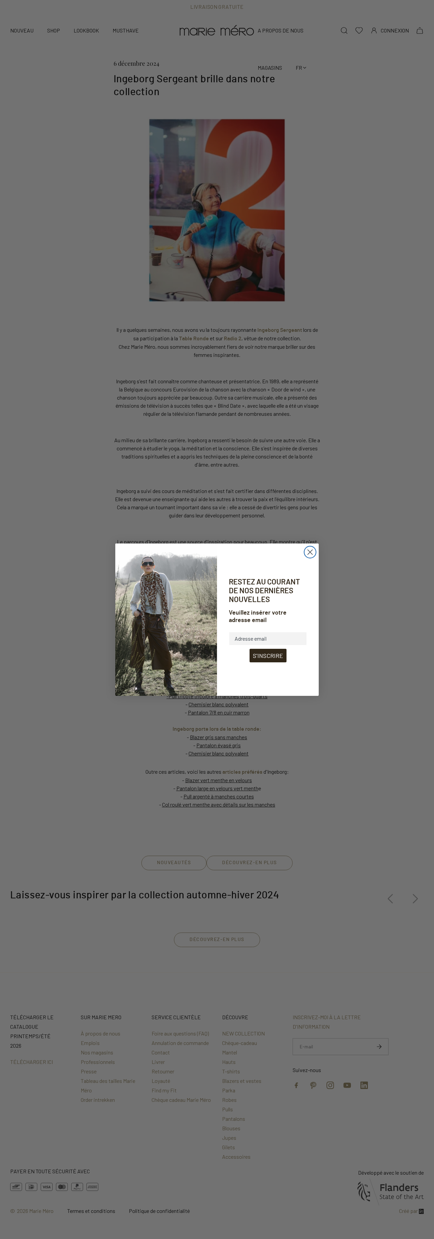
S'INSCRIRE (268, 655)
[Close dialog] (310, 552)
